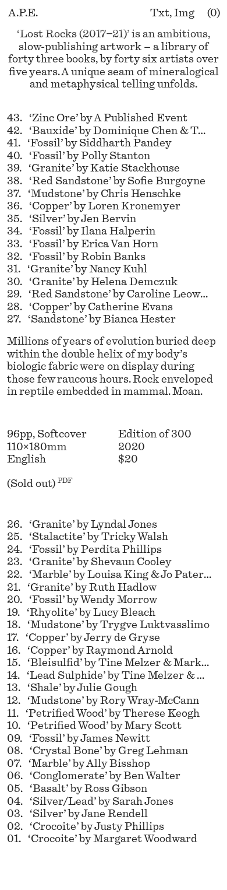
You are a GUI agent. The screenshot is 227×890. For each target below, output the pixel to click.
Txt (159, 13)
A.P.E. (23, 13)
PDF (65, 480)
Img (184, 13)
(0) (213, 13)
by (97, 118)
